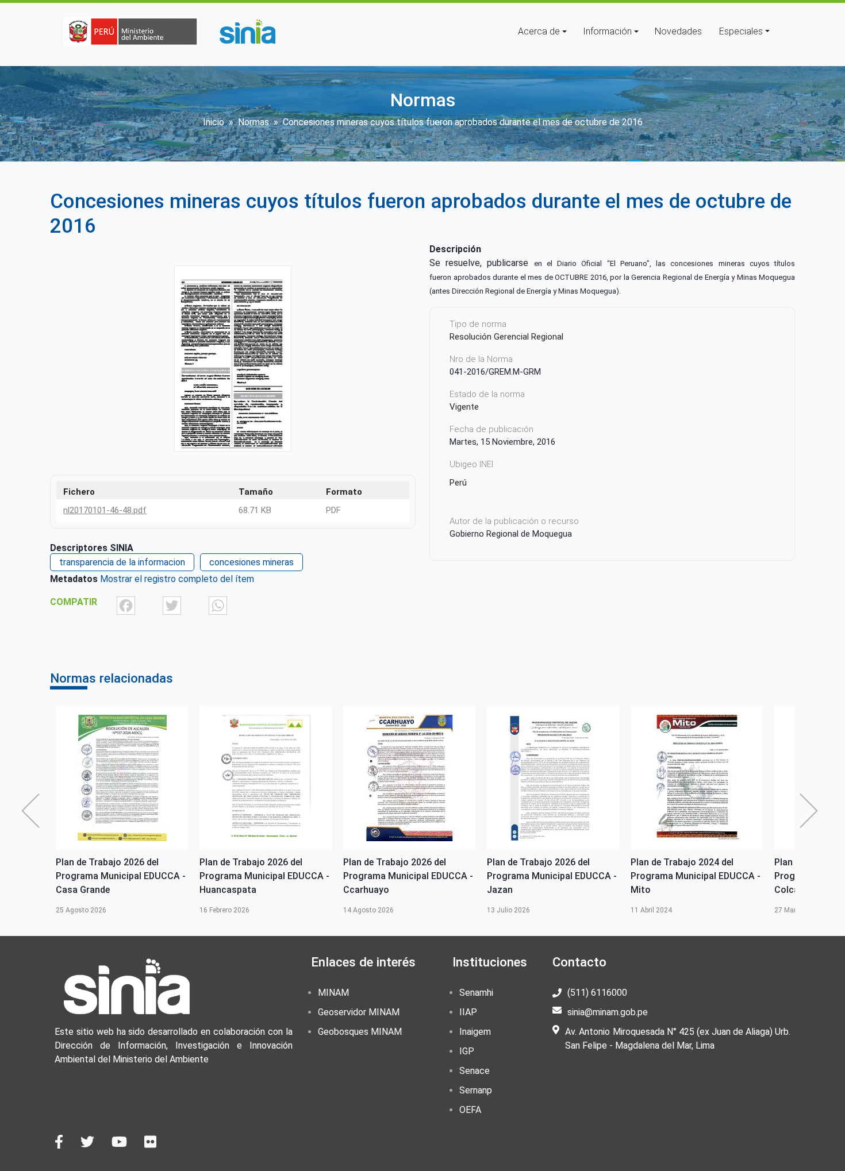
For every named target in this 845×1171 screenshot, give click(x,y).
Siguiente (812, 811)
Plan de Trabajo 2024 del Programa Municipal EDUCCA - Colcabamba (695, 876)
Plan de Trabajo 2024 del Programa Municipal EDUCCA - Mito (552, 876)
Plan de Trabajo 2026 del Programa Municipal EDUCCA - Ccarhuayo (264, 876)
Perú (458, 482)
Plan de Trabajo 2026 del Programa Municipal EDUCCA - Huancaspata (121, 876)
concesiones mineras (251, 562)
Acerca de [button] (539, 31)
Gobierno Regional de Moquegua (511, 534)
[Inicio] (247, 31)
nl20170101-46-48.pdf (105, 510)
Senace (474, 1070)
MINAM (333, 992)
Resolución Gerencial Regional (506, 337)
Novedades (678, 31)
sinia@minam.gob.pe (607, 1012)
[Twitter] (172, 605)
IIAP (468, 1012)
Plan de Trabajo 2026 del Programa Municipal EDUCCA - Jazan (408, 876)
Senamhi (476, 992)
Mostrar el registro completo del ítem (177, 578)
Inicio (213, 122)
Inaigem (475, 1031)
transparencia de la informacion (122, 562)
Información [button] (607, 31)
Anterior (33, 811)
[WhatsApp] (218, 605)
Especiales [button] (741, 31)
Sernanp (475, 1090)
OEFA (470, 1109)
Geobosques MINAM (360, 1031)
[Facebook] (126, 605)
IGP (466, 1051)
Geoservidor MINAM (359, 1012)
